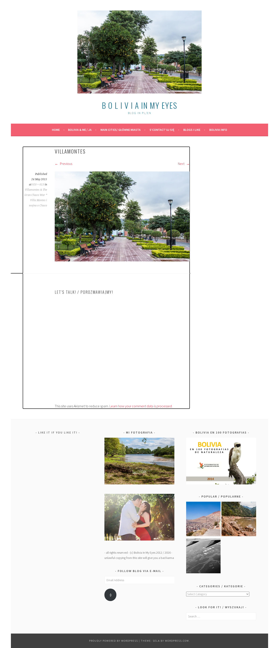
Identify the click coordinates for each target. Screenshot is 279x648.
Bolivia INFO (218, 130)
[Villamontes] (122, 260)
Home (56, 130)
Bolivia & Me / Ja (80, 130)
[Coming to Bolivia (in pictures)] (203, 557)
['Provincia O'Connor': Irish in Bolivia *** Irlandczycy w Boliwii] (238, 520)
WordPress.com (177, 640)
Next (181, 163)
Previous (65, 163)
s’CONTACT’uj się (162, 130)
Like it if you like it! (57, 432)
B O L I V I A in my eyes (139, 105)
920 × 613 (38, 184)
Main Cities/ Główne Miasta (120, 130)
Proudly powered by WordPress (113, 640)
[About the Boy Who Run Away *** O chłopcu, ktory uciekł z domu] (203, 520)
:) (110, 595)
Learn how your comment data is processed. (140, 406)
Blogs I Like (191, 130)
